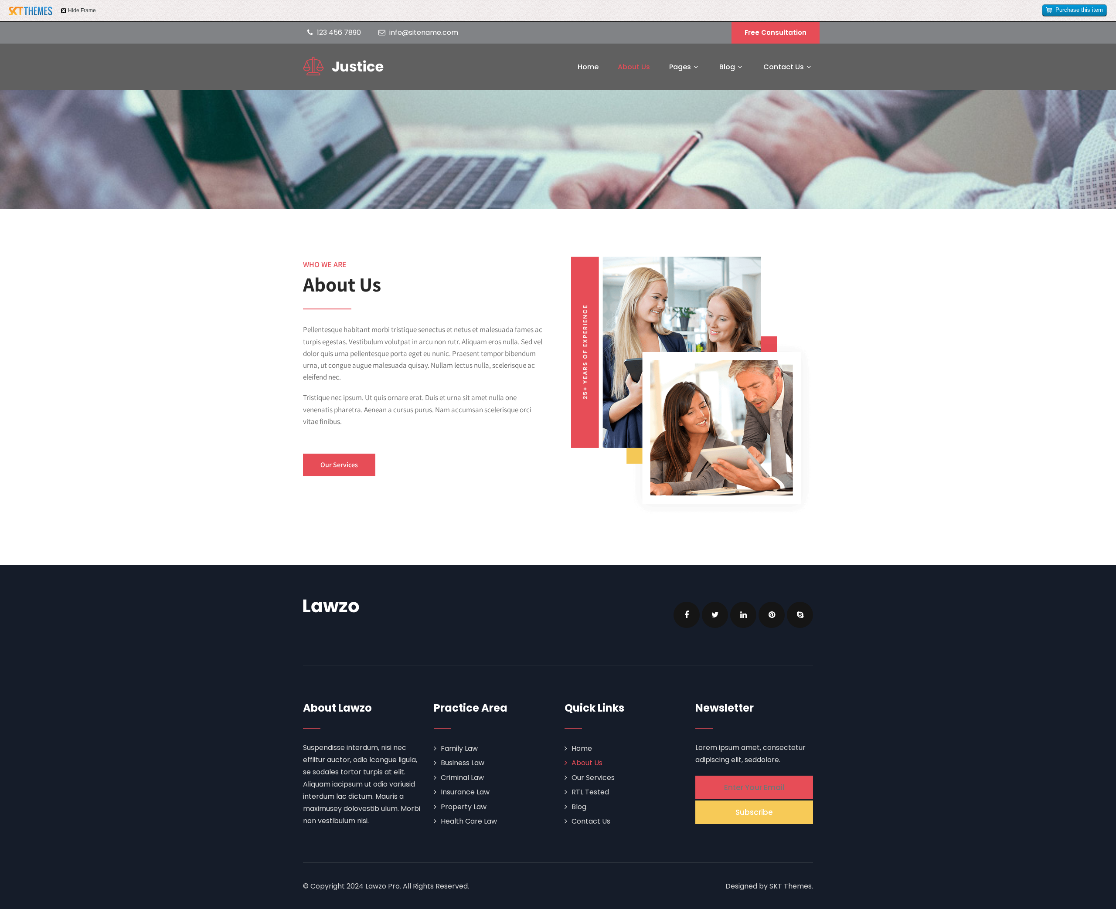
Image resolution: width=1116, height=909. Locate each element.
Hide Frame (82, 10)
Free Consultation (775, 32)
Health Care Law (469, 821)
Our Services (593, 778)
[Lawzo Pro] (343, 66)
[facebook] (687, 615)
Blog (727, 67)
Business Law (462, 763)
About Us (634, 67)
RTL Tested (590, 792)
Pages (680, 67)
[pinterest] (772, 615)
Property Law (464, 807)
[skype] (800, 615)
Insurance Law (465, 792)
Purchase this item (1079, 10)
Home (588, 67)
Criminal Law (462, 778)
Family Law (459, 748)
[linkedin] (743, 615)
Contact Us (783, 67)
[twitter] (715, 615)
